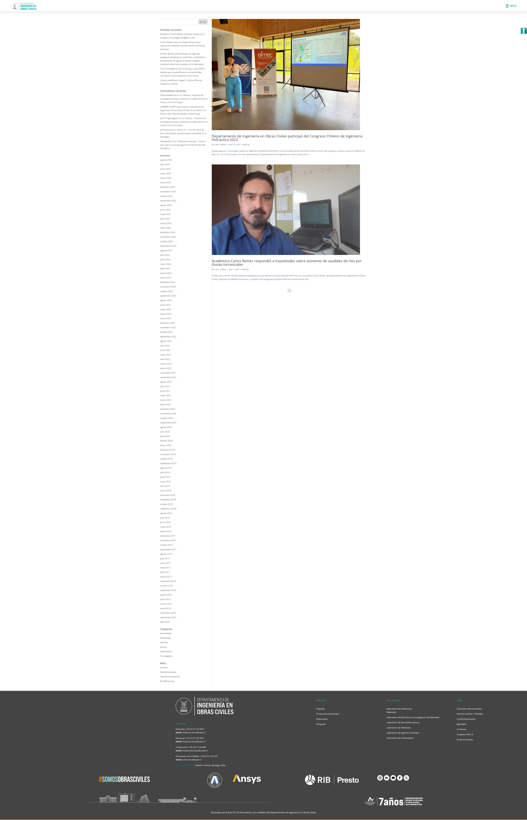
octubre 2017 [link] (166, 545)
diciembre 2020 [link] (167, 409)
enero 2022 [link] (165, 368)
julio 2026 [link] (165, 164)
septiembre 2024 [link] (168, 246)
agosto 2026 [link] (166, 159)
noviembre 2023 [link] (168, 286)
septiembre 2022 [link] (168, 336)
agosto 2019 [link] (166, 467)
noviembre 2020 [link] (168, 413)
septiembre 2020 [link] (168, 422)
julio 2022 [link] (165, 345)
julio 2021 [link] (165, 386)
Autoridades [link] (166, 633)
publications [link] (166, 651)
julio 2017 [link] (165, 558)
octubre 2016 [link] (166, 585)
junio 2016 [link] (165, 599)
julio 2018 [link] (165, 517)
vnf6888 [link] (164, 106)
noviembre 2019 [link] (168, 454)
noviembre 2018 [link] (168, 499)
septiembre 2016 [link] (168, 590)
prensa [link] (163, 647)
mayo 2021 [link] (165, 395)
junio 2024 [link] (165, 259)
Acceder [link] (164, 667)
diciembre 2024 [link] (167, 232)
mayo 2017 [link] (165, 567)
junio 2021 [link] (165, 390)
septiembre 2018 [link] (168, 508)
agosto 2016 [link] (166, 594)
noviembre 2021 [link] (168, 372)
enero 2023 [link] (165, 318)
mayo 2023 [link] (165, 309)
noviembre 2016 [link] (168, 581)
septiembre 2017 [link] (168, 549)
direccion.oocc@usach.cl (194, 732)
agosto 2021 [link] (166, 381)
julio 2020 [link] (165, 431)
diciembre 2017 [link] (167, 535)
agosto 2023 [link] (166, 300)
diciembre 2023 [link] (167, 282)
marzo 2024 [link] (166, 273)
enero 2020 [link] (165, 445)
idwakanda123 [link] (167, 141)
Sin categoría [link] (166, 656)
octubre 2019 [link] (166, 458)
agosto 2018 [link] (166, 513)
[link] (523, 30)
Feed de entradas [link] (168, 672)
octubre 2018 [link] (166, 504)
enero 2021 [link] (165, 404)
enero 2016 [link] (165, 608)
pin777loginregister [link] (169, 118)
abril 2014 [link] (165, 622)
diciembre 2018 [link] (167, 495)
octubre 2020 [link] (166, 418)
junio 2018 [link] (165, 522)
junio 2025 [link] (165, 209)
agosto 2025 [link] (166, 205)
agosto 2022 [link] (166, 341)
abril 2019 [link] (165, 486)
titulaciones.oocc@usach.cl (195, 750)
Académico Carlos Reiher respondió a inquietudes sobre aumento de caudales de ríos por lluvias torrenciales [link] (287, 262)
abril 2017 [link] (165, 572)
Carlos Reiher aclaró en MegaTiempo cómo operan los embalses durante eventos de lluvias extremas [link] (182, 46)
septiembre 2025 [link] (168, 200)
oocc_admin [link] (220, 144)
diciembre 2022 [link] (167, 323)
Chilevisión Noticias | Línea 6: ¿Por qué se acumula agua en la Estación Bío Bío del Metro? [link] (183, 145)
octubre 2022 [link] (166, 332)
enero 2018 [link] (165, 531)
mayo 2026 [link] (165, 173)
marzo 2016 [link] (166, 603)
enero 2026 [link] (165, 182)
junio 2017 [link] (165, 563)
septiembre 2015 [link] (168, 617)
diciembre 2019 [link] (167, 449)
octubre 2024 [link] (166, 241)
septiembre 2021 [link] (168, 377)
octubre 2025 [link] (166, 196)
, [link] (200, 765)
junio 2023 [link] (165, 304)
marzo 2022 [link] (166, 363)
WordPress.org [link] (167, 681)
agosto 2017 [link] (166, 554)
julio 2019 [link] (165, 472)
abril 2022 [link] (165, 359)
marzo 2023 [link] (166, 313)
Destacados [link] (165, 637)
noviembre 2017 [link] (168, 540)
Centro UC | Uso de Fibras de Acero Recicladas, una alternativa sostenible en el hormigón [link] (183, 133)
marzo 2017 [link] (166, 576)
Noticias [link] (246, 144)
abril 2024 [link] (165, 268)
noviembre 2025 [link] (168, 191)
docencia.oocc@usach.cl (194, 741)
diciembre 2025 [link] (167, 187)
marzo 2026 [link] (166, 178)
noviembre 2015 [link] (168, 612)
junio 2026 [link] (165, 168)
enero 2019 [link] (165, 490)
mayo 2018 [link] (165, 526)
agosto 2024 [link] (166, 250)
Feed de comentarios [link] (170, 676)
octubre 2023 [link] (166, 291)
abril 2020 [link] (165, 436)
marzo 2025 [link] (166, 223)
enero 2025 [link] (165, 227)
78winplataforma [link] (168, 95)
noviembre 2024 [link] (168, 236)
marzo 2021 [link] (166, 400)
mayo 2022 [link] (165, 354)
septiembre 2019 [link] (168, 463)
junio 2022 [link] (165, 350)
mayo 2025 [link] (165, 214)
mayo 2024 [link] (165, 264)
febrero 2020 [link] (166, 440)
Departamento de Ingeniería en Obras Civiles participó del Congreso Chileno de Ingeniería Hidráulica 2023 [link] (287, 138)
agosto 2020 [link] (166, 427)
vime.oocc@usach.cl (192, 759)
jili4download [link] (166, 129)
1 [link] (289, 290)
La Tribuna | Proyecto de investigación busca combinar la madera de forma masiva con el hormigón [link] (183, 99)
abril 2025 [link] (165, 218)
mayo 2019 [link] (165, 481)
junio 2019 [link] (165, 477)
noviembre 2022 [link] (168, 327)
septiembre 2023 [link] (168, 295)
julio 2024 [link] (165, 255)
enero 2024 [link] (165, 277)
